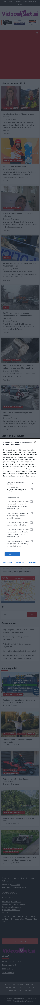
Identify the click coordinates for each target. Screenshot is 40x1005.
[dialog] (20, 502)
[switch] (31, 489)
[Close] (36, 443)
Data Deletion (7, 562)
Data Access (20, 562)
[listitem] (20, 483)
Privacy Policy (32, 562)
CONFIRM (12, 554)
